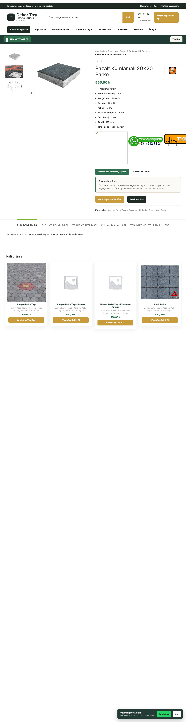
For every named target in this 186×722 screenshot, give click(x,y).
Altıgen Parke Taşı (26, 304)
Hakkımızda (145, 6)
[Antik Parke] (160, 282)
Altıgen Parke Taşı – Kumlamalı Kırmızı (115, 305)
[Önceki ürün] (97, 61)
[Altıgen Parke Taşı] (26, 282)
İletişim (152, 29)
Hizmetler (139, 29)
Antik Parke (160, 304)
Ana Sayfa (100, 51)
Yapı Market (122, 29)
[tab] (27, 223)
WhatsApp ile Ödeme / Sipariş (112, 171)
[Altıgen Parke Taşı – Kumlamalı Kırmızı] (115, 282)
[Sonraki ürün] (104, 61)
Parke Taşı (117, 98)
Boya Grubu (105, 29)
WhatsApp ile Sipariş (35, 266)
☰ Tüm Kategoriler (19, 29)
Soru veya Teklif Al (142, 171)
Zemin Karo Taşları (83, 29)
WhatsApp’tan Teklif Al (109, 199)
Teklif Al (176, 39)
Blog (155, 6)
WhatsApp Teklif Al (165, 17)
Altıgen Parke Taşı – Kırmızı (71, 304)
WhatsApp (164, 714)
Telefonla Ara (137, 199)
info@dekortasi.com (169, 6)
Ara (128, 17)
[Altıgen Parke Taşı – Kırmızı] (70, 282)
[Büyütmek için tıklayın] (30, 93)
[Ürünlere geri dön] (100, 61)
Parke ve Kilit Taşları (138, 51)
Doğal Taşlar (40, 29)
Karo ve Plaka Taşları (118, 210)
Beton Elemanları (60, 29)
